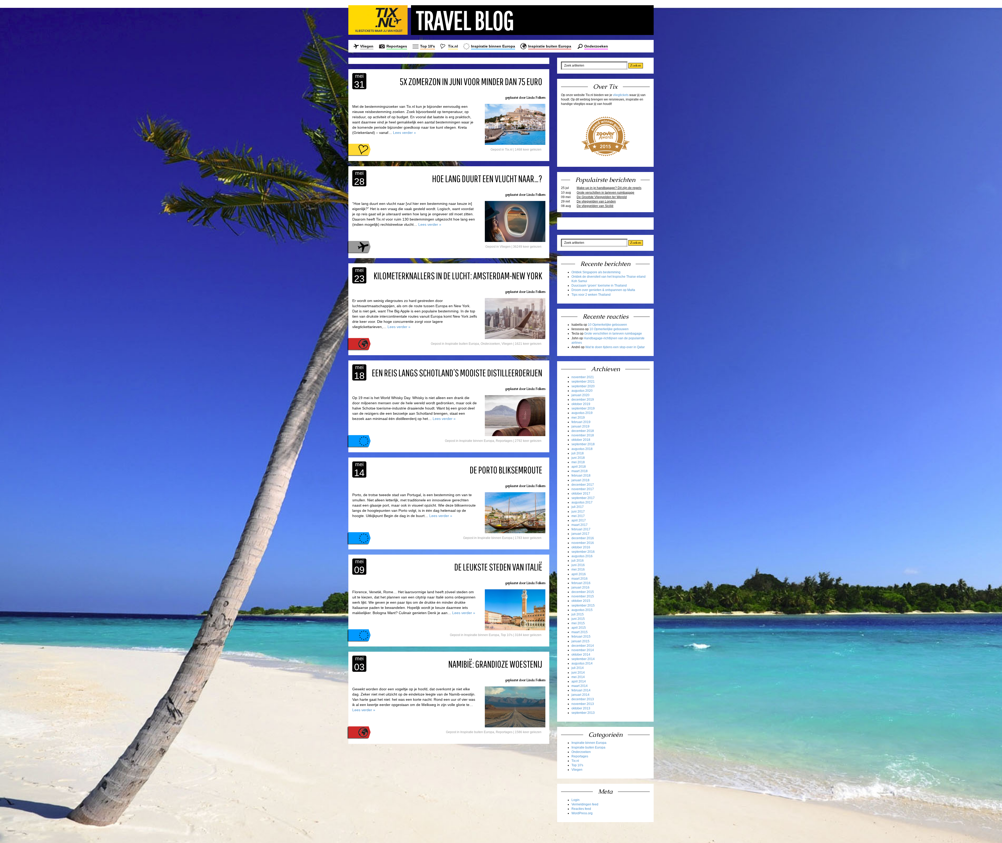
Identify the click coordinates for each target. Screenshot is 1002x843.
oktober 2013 (580, 708)
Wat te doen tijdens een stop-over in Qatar (615, 347)
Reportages (396, 46)
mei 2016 (578, 569)
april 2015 (578, 628)
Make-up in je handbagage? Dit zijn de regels (609, 188)
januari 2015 (580, 641)
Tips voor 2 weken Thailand (591, 294)
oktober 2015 (580, 601)
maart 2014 (579, 686)
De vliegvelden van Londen (596, 201)
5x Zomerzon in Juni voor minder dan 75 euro (471, 81)
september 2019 (583, 408)
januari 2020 (580, 395)
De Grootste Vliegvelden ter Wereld (602, 197)
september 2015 (583, 605)
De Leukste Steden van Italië (498, 567)
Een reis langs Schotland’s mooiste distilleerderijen (457, 372)
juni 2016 (578, 565)
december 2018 (582, 431)
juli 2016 (577, 560)
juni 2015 (578, 619)
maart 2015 (579, 632)
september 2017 (583, 498)
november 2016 (582, 543)
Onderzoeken (596, 46)
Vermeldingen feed (584, 804)
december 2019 (582, 399)
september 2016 (583, 552)
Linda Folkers (535, 98)
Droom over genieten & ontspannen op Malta (603, 290)
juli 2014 (577, 668)
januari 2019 (580, 426)
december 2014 (582, 646)
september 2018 (583, 444)
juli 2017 (577, 507)
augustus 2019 (582, 413)
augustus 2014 (582, 663)
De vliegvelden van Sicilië (595, 206)
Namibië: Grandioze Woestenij (495, 664)
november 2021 (582, 377)
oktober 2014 (580, 654)
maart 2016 (579, 578)
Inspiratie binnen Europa (493, 46)
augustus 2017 (582, 502)
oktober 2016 (580, 547)
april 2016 (578, 574)
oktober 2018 (580, 440)
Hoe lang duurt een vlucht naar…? (487, 178)
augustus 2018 (582, 449)
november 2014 (582, 650)
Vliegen (366, 46)
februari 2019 (581, 422)
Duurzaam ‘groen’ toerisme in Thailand (599, 285)
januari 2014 (580, 695)
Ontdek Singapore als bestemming (596, 272)
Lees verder (404, 132)
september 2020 (583, 386)
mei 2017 (578, 516)
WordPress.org (582, 813)
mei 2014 (578, 677)
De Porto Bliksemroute (506, 470)
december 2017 (582, 484)
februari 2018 (581, 475)
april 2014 (578, 681)
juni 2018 (578, 458)
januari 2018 (580, 480)
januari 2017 (580, 534)
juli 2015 (577, 614)
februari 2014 (581, 690)
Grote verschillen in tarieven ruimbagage (605, 192)
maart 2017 (579, 525)
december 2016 (582, 538)
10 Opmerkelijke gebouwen (607, 324)
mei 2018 (578, 462)
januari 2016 (580, 587)
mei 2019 (578, 417)
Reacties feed (581, 809)
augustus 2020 (582, 391)
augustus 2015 (582, 610)
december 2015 (582, 592)
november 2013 (582, 704)
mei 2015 (578, 623)
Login (575, 800)
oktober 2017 (580, 493)
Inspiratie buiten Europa (549, 46)
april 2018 (578, 466)
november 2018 (582, 435)
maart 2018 (579, 471)
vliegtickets (621, 95)
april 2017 (578, 520)
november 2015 (582, 596)
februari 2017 (581, 529)
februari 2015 (581, 636)
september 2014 (583, 659)
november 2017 (582, 489)
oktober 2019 (580, 404)
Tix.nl (453, 46)
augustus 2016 (582, 556)
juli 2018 (577, 453)
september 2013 (583, 713)
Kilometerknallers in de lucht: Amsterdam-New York (458, 275)
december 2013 (582, 699)
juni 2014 (578, 672)
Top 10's (427, 46)
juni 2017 (578, 511)
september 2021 (583, 381)
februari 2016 (581, 583)
